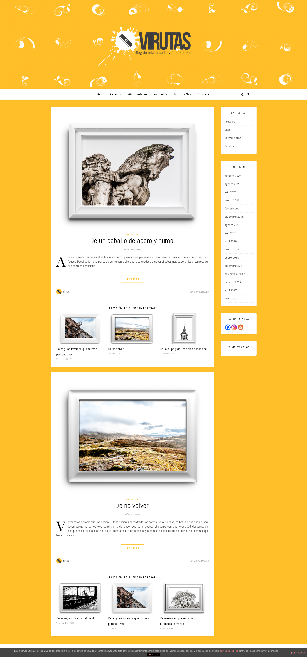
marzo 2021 (232, 200)
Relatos (115, 94)
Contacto (204, 94)
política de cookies (229, 651)
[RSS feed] (240, 327)
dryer (66, 291)
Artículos (160, 94)
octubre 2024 (233, 175)
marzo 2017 (232, 298)
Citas (228, 129)
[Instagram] (234, 327)
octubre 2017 (233, 282)
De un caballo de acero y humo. (132, 240)
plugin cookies (298, 652)
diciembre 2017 (234, 265)
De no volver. (116, 349)
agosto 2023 (232, 184)
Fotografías (182, 94)
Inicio (100, 94)
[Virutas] (153, 44)
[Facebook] (228, 327)
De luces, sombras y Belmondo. (76, 618)
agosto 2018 (232, 225)
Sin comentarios (199, 291)
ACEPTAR (153, 655)
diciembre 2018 (234, 216)
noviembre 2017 (235, 274)
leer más (132, 279)
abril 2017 (231, 290)
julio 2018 (230, 233)
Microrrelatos (138, 94)
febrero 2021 (233, 208)
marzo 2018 (232, 249)
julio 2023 (230, 192)
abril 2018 (231, 241)
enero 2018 (232, 257)
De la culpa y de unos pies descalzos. (184, 349)
